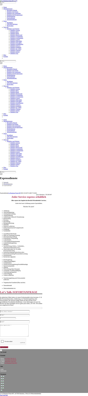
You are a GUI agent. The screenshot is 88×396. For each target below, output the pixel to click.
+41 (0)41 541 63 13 (10, 358)
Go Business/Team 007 (14, 193)
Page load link (4, 395)
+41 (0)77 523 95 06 (10, 360)
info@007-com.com (10, 361)
